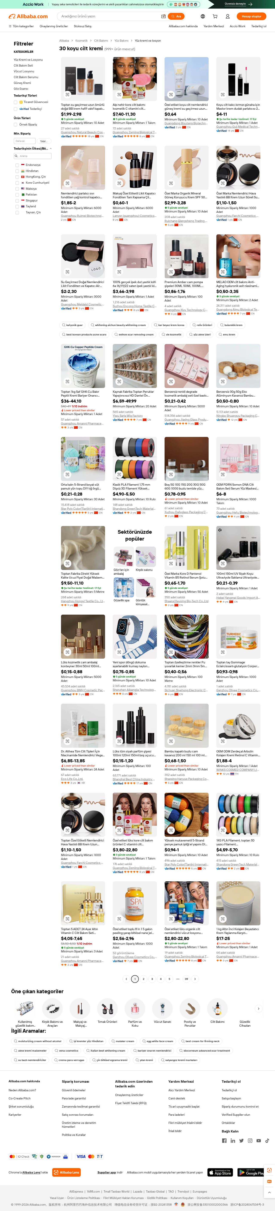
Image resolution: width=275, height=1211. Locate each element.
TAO (171, 1191)
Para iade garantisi (74, 1098)
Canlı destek (176, 1098)
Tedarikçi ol (229, 1090)
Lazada (137, 1191)
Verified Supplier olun (236, 1114)
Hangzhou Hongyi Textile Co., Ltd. (83, 601)
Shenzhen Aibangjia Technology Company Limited (135, 689)
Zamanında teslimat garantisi (81, 1106)
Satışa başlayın (231, 1098)
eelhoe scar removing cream (136, 334)
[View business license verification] (176, 1204)
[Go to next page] (195, 979)
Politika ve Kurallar (74, 1135)
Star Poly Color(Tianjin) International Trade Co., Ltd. (83, 508)
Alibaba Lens (31, 1172)
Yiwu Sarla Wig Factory (128, 415)
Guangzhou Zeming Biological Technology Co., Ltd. (135, 132)
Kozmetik (81, 40)
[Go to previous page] (126, 979)
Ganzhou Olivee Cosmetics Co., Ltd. (238, 690)
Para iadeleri (176, 1114)
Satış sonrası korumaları (77, 1114)
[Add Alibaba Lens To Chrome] (66, 1172)
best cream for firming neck (202, 1041)
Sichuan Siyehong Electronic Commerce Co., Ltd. (187, 690)
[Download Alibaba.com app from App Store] (220, 1172)
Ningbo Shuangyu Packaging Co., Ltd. (238, 415)
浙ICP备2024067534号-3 (247, 1204)
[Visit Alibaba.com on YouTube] (258, 1140)
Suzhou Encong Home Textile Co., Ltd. (135, 306)
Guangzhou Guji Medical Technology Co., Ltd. (238, 126)
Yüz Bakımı (121, 40)
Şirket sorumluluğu (21, 1106)
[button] (163, 16)
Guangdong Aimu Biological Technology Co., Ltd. (238, 309)
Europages (200, 1191)
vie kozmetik (173, 334)
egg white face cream (160, 1041)
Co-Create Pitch (20, 1098)
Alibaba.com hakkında (24, 1081)
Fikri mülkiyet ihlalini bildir (185, 1123)
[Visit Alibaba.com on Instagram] (250, 1140)
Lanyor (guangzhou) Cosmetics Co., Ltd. (135, 215)
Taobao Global (155, 1191)
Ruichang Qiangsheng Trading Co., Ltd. (187, 221)
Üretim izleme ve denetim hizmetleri (79, 1124)
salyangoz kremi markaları (181, 1060)
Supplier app (107, 1172)
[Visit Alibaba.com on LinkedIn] (232, 1140)
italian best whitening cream (108, 1050)
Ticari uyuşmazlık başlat (184, 1106)
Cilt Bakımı (101, 40)
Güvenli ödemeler (74, 1090)
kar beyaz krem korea (171, 325)
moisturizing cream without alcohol (39, 1041)
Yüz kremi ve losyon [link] (148, 40)
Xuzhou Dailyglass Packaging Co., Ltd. (187, 512)
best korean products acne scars (86, 334)
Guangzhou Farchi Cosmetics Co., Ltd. (238, 215)
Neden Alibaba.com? (22, 1090)
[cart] (216, 17)
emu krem (229, 334)
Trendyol (183, 1191)
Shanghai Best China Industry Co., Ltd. (135, 779)
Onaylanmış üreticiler (129, 1095)
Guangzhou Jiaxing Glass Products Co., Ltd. (187, 419)
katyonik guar (74, 325)
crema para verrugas (71, 1060)
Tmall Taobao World (116, 1191)
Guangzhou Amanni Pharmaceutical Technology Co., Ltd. (83, 423)
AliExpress (76, 1191)
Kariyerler (15, 1114)
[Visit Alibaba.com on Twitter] (241, 1140)
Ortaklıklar (228, 1123)
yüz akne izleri (202, 334)
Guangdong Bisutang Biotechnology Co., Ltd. (187, 123)
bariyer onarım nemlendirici (154, 1050)
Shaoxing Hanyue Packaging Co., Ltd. (187, 779)
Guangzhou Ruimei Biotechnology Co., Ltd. (83, 215)
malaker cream (125, 1041)
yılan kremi (146, 1060)
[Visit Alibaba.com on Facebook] (224, 1140)
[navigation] (32, 510)
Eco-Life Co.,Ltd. (72, 779)
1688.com (93, 1191)
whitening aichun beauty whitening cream (120, 325)
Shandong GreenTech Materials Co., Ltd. (135, 508)
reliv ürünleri (204, 325)
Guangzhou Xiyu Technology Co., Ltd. (187, 310)
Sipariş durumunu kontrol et (240, 1106)
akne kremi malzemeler (32, 1050)
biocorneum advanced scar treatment (207, 1050)
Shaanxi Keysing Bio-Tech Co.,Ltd (186, 601)
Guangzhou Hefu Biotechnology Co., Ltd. (238, 512)
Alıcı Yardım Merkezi (181, 1090)
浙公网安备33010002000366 (208, 1204)
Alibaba (64, 40)
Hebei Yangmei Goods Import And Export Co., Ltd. (238, 597)
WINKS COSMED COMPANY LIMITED (238, 769)
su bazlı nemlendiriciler (32, 1060)
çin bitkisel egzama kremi (112, 1060)
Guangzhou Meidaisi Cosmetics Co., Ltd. (83, 304)
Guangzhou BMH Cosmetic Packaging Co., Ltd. (83, 690)
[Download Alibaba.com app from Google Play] (251, 1172)
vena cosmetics (68, 1050)
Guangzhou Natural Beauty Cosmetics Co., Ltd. (83, 132)
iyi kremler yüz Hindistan (88, 1041)
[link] (269, 1170)
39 (186, 979)
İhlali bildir (175, 1131)
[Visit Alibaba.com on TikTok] (267, 1140)
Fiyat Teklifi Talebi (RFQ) (131, 1103)
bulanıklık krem (234, 325)
